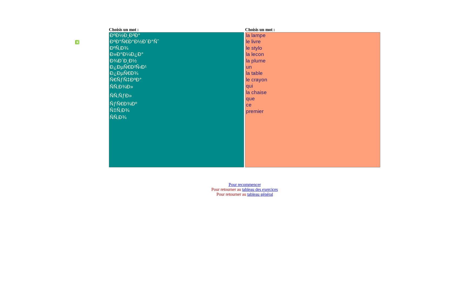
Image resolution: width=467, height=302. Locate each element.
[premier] (312, 111)
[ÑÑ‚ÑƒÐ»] (176, 96)
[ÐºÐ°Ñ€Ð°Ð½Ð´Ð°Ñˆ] (176, 42)
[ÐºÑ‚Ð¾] (176, 48)
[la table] (312, 73)
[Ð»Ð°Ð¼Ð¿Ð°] (176, 54)
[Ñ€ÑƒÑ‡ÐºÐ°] (176, 80)
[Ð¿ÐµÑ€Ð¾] (176, 73)
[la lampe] (312, 35)
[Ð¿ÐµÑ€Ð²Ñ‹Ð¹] (176, 67)
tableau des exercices (260, 189)
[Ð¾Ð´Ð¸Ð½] (176, 61)
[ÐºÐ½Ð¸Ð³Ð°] (176, 35)
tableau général (260, 194)
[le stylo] (312, 48)
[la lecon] (312, 54)
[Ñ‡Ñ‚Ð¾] (176, 110)
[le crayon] (312, 80)
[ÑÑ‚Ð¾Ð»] (176, 87)
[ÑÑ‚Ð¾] (176, 118)
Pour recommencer (245, 184)
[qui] (312, 86)
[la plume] (312, 61)
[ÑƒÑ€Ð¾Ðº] (176, 104)
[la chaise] (312, 92)
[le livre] (312, 42)
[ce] (312, 105)
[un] (312, 67)
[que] (312, 99)
